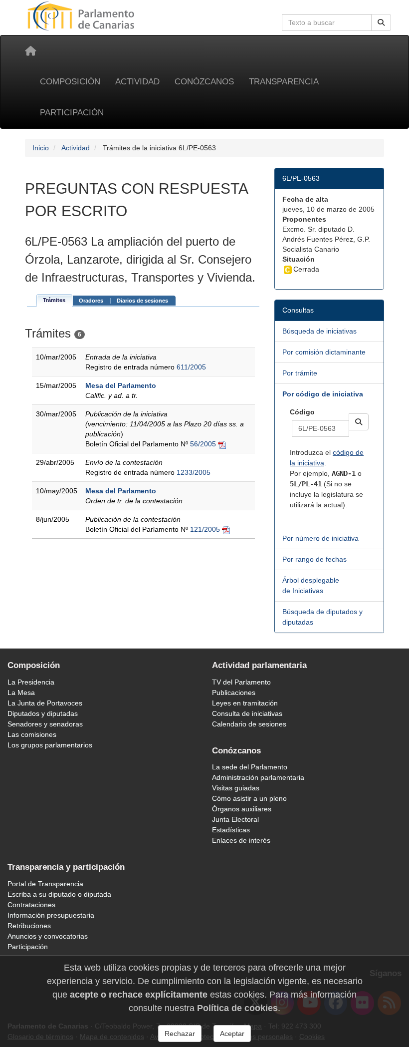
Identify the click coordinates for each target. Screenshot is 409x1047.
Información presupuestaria (50, 915)
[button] (359, 421)
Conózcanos (204, 81)
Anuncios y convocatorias (47, 936)
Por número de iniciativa (320, 538)
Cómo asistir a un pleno (249, 798)
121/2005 (205, 529)
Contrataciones (31, 905)
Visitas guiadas (235, 788)
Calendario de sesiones (249, 724)
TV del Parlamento (241, 682)
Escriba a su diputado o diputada (59, 894)
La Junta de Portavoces (44, 703)
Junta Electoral (235, 819)
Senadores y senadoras (45, 724)
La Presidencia (30, 682)
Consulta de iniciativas (247, 713)
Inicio (40, 148)
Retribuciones (29, 926)
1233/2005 (193, 472)
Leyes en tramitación (245, 703)
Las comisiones (31, 734)
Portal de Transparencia (45, 884)
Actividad (137, 81)
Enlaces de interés (241, 840)
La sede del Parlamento (249, 767)
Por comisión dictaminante (324, 352)
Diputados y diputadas (42, 713)
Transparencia (284, 81)
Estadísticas (231, 830)
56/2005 (203, 444)
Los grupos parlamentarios (49, 745)
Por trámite (299, 373)
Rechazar (180, 1034)
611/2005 (191, 367)
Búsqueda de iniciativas (319, 331)
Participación (72, 112)
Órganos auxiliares (241, 809)
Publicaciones (233, 693)
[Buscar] (381, 22)
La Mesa (21, 693)
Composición (70, 81)
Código (302, 412)
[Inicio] (30, 50)
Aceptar (232, 1034)
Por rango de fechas (314, 559)
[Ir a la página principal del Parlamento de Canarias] (82, 15)
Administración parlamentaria (258, 777)
